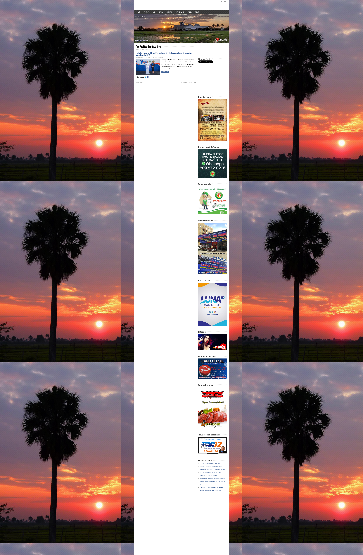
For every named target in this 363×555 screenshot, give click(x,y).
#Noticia (185, 82)
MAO (154, 12)
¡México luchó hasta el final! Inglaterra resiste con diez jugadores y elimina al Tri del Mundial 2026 (212, 481)
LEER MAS (165, 72)
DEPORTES (169, 12)
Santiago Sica (192, 82)
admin (141, 57)
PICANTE (197, 12)
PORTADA (146, 12)
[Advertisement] (213, 50)
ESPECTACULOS (180, 12)
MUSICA (190, 12)
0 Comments (159, 57)
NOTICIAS (161, 12)
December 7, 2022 (150, 57)
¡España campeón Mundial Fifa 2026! (210, 463)
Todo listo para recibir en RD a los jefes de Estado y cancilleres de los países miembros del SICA (164, 54)
